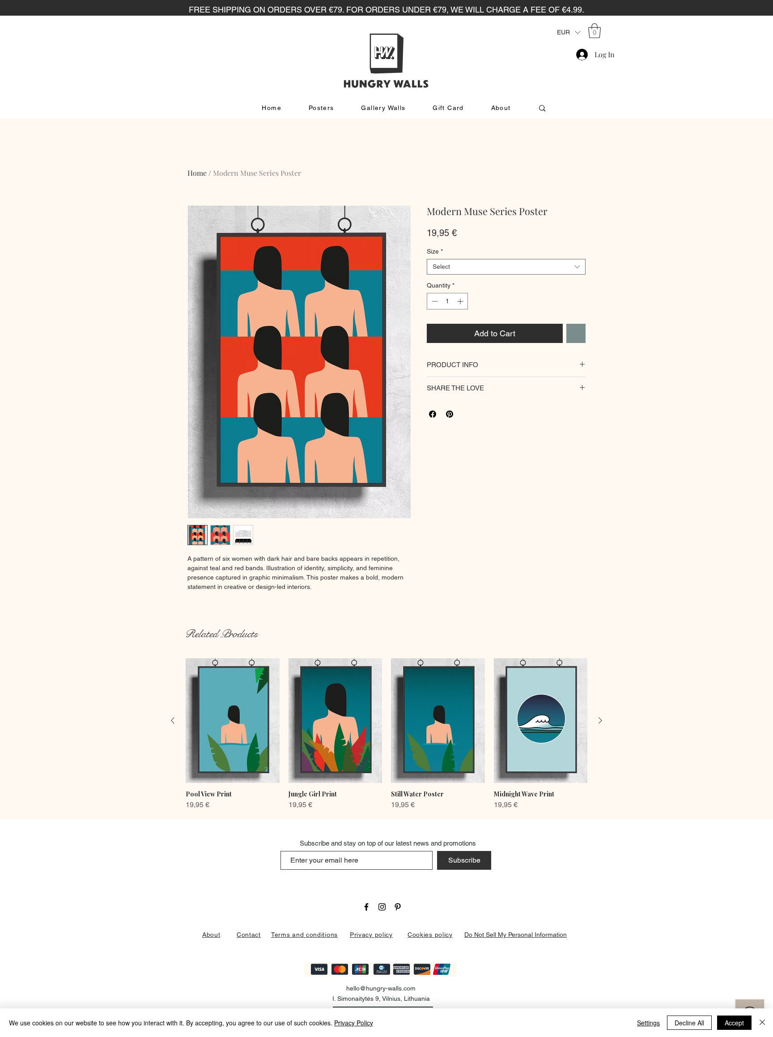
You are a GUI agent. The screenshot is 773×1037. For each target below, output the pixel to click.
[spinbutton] (447, 301)
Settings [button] (648, 1022)
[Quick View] (233, 720)
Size (435, 251)
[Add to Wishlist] (576, 333)
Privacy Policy (353, 1022)
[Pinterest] (398, 907)
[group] (386, 734)
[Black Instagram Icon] (382, 907)
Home (197, 173)
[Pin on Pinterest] (449, 414)
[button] (568, 32)
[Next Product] (600, 720)
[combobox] (506, 267)
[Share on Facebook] (432, 414)
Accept (734, 1022)
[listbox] (568, 32)
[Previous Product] (172, 720)
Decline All (689, 1022)
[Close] (762, 1023)
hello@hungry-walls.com (381, 988)
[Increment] (461, 301)
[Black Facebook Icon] (366, 907)
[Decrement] (433, 301)
